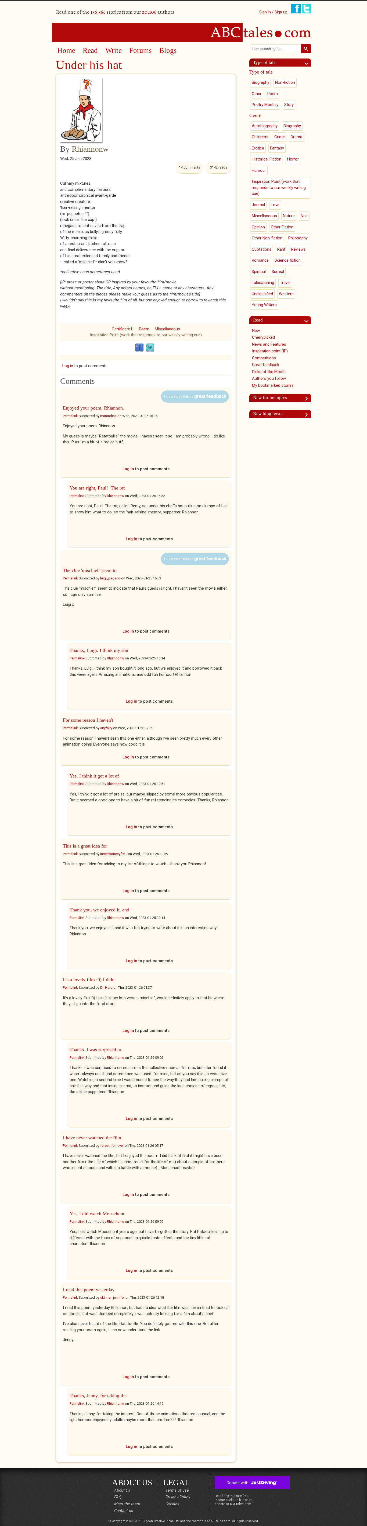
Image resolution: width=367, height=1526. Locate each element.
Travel (285, 282)
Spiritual (259, 271)
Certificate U (123, 329)
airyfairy (106, 728)
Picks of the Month (269, 371)
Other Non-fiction (267, 238)
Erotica (258, 148)
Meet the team (127, 1504)
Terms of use (177, 1490)
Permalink (70, 416)
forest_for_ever (112, 1146)
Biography (260, 82)
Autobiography (265, 125)
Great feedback (265, 364)
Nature (289, 215)
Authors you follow (269, 378)
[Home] (183, 32)
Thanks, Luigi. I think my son (99, 650)
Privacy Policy (177, 1497)
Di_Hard (106, 987)
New (256, 330)
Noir (304, 215)
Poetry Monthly (265, 104)
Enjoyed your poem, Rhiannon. (93, 408)
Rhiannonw (90, 148)
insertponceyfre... (113, 854)
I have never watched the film (92, 1137)
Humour (259, 170)
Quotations (261, 249)
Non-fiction (285, 82)
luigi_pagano (110, 578)
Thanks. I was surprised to (95, 1049)
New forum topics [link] (270, 397)
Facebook (139, 348)
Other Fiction (282, 227)
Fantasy (277, 148)
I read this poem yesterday (88, 1289)
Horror (293, 159)
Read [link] (258, 320)
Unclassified (262, 293)
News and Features (269, 344)
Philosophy (298, 238)
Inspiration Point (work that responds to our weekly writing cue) (146, 335)
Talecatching (263, 282)
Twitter (150, 348)
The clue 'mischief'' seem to (90, 570)
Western (286, 293)
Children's (260, 136)
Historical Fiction (266, 159)
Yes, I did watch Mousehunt (97, 1213)
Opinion (258, 227)
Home (66, 50)
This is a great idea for (85, 846)
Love (275, 204)
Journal (258, 204)
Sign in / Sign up (273, 12)
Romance (260, 260)
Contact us (123, 1510)
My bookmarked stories (273, 385)
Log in (67, 365)
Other (256, 93)
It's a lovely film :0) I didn (88, 979)
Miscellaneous (167, 329)
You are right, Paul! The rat (97, 488)
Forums (140, 50)
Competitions (264, 358)
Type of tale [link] (264, 62)
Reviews (298, 249)
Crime (279, 136)
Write (113, 50)
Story (289, 104)
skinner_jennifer (112, 1297)
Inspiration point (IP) (270, 351)
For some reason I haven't (88, 720)
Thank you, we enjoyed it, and (99, 909)
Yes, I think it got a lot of (94, 776)
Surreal (278, 271)
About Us (122, 1490)
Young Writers (264, 304)
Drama (296, 136)
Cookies (172, 1504)
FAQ (117, 1497)
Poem (144, 329)
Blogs (168, 50)
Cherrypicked (263, 337)
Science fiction (288, 260)
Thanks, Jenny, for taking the (98, 1395)
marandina (108, 416)
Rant (281, 249)
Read (90, 50)
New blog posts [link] (267, 413)
